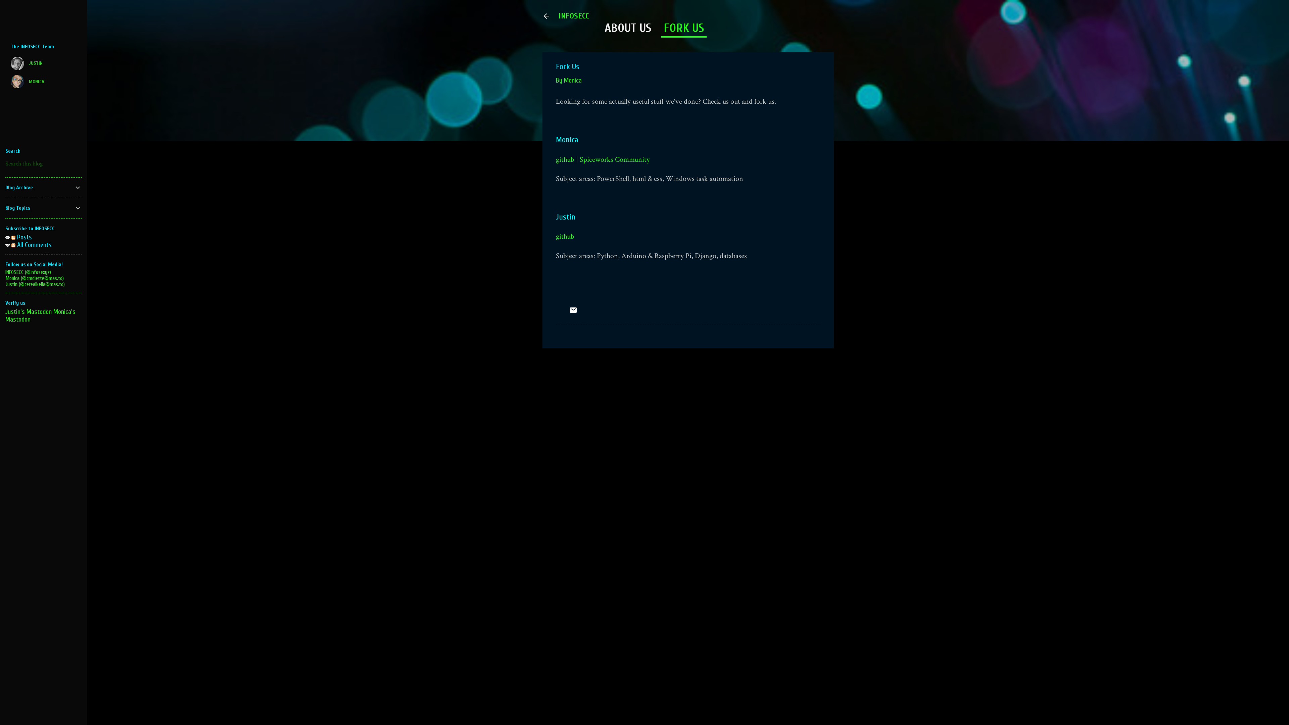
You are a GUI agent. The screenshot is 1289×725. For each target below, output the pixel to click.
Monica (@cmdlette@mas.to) (34, 278)
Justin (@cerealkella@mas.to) (35, 284)
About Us (628, 28)
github (565, 159)
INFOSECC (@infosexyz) (28, 272)
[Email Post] (573, 312)
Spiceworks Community (615, 159)
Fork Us (684, 28)
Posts (23, 237)
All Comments (33, 245)
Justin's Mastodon (28, 312)
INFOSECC (574, 15)
